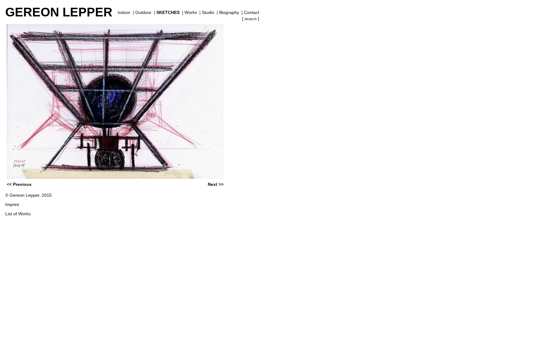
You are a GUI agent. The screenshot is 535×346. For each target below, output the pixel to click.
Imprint (12, 204)
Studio (208, 12)
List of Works (18, 213)
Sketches (168, 12)
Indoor (124, 12)
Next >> (216, 184)
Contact (251, 12)
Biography (229, 12)
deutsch (251, 19)
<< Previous (19, 184)
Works (191, 12)
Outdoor (143, 12)
